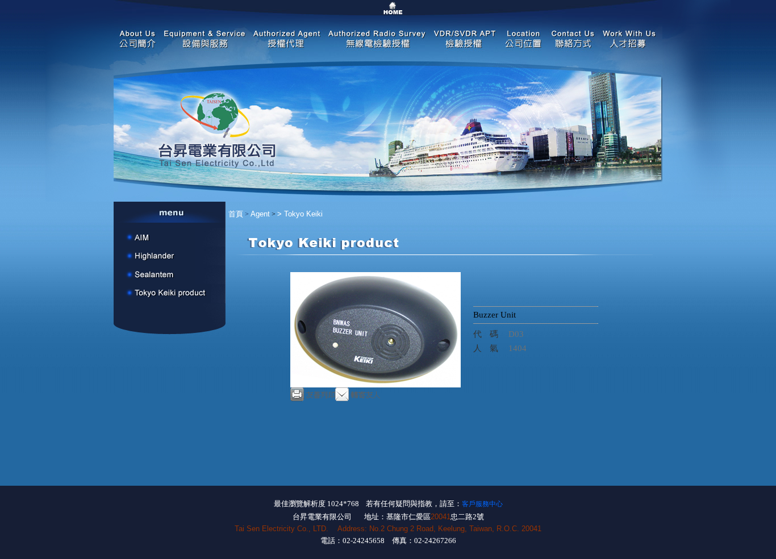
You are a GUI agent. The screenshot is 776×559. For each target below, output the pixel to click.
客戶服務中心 (482, 504)
